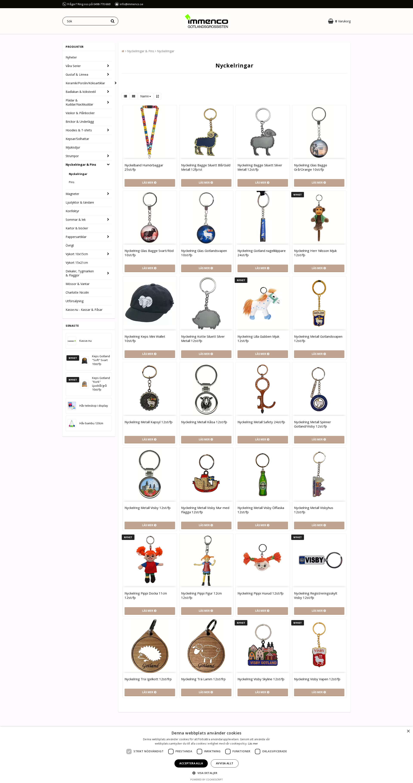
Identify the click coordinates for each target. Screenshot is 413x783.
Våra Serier (73, 66)
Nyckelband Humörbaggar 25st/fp (144, 167)
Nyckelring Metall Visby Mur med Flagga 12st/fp (205, 510)
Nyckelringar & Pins (81, 164)
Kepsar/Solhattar (77, 139)
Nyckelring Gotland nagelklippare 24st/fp (261, 252)
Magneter (72, 194)
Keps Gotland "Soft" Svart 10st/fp (101, 360)
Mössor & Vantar (77, 284)
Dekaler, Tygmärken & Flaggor (80, 273)
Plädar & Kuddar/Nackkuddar (79, 102)
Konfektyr (72, 211)
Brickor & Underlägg (80, 122)
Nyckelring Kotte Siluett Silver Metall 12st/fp (203, 338)
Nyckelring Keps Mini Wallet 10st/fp (145, 338)
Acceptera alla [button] (191, 763)
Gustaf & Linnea (77, 74)
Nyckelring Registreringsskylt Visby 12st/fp (315, 595)
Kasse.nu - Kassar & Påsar (84, 310)
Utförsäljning (74, 301)
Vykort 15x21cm (77, 262)
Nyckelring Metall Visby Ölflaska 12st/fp (260, 510)
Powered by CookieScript (206, 779)
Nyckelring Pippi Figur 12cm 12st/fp (201, 595)
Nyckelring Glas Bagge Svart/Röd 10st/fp (149, 252)
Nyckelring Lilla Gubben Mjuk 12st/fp (258, 338)
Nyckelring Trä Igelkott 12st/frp (148, 679)
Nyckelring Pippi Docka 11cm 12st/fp (146, 595)
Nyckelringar (78, 174)
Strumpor (72, 156)
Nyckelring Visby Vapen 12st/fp (317, 679)
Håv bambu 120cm (91, 423)
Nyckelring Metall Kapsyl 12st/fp (149, 422)
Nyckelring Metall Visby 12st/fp (148, 508)
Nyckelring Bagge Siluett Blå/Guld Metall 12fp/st (205, 167)
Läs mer (253, 743)
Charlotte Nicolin (77, 292)
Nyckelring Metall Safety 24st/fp (261, 422)
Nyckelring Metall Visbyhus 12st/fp (313, 510)
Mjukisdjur (73, 147)
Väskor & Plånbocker (80, 113)
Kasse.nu (85, 341)
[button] (339, 21)
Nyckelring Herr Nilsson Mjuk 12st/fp (315, 252)
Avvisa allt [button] (224, 763)
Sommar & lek (76, 220)
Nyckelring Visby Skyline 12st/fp (260, 679)
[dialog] (206, 755)
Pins (71, 182)
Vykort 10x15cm (77, 254)
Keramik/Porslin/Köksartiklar (85, 83)
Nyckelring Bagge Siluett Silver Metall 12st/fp (259, 167)
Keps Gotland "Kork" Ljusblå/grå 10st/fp (101, 383)
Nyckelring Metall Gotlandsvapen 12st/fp (318, 338)
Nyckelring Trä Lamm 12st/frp (203, 679)
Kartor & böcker (77, 228)
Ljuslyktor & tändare (80, 202)
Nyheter (71, 57)
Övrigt (70, 245)
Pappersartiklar (76, 237)
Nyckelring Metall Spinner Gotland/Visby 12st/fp (312, 424)
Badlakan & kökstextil (81, 92)
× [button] (408, 731)
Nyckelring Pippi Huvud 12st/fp (260, 593)
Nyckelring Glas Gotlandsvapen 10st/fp (204, 252)
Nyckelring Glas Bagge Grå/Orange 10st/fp (310, 167)
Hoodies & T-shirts (79, 130)
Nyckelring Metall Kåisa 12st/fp (204, 422)
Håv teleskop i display (93, 406)
